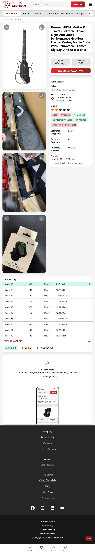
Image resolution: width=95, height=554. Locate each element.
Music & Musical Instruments (69, 163)
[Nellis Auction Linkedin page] (52, 508)
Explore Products (11, 13)
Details (5, 19)
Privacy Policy (47, 525)
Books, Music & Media (63, 159)
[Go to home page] (14, 4)
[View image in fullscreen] (42, 27)
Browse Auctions (47, 533)
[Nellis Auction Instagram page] (43, 508)
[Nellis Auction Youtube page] (62, 508)
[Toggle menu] (91, 4)
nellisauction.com (55, 537)
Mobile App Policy (47, 529)
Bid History (15, 19)
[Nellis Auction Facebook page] (33, 508)
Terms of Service (47, 521)
